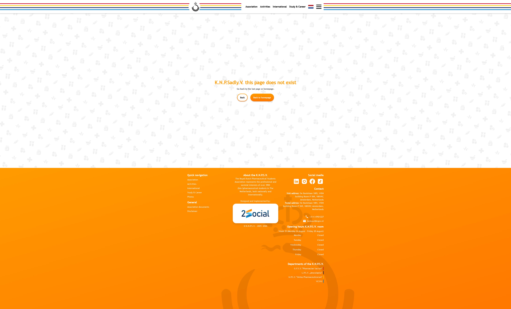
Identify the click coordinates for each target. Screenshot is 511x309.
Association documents (198, 206)
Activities (265, 6)
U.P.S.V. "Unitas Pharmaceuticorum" (305, 277)
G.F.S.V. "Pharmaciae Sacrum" (308, 268)
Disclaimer (192, 211)
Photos (190, 196)
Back (242, 97)
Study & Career (297, 6)
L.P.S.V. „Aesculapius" (312, 272)
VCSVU (319, 281)
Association (251, 6)
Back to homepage (262, 97)
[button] (311, 7)
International (280, 6)
